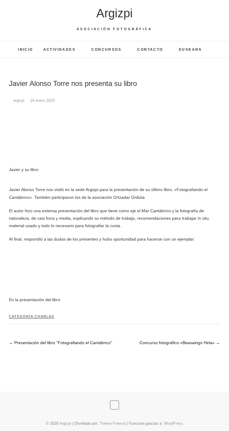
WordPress (173, 423)
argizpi (19, 100)
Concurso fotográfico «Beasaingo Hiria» (180, 342)
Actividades (59, 49)
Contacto (150, 49)
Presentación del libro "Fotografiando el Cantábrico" (60, 342)
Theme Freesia (113, 423)
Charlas (44, 316)
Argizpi (114, 13)
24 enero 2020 (42, 100)
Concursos (106, 49)
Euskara (190, 49)
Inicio (25, 49)
